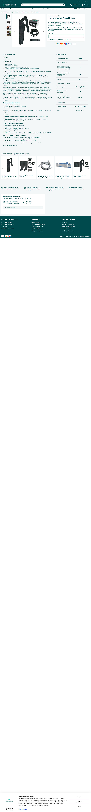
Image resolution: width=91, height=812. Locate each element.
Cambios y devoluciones (68, 231)
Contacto (64, 222)
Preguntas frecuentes (68, 224)
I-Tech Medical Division (54, 16)
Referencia (5, 145)
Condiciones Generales (7, 229)
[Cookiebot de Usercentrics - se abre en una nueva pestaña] (9, 809)
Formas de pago (66, 229)
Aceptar (79, 797)
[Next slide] (43, 31)
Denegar (79, 806)
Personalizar (78, 801)
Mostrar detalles (23, 809)
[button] (8, 16)
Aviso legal (4, 226)
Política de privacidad (7, 224)
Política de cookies (6, 222)
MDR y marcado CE (36, 231)
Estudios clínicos (36, 229)
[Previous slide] (14, 31)
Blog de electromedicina (38, 224)
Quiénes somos (35, 222)
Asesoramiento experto (68, 226)
